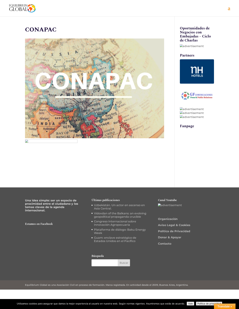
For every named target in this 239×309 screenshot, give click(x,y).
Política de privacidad (209, 303)
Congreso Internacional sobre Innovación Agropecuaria (115, 223)
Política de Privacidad (174, 231)
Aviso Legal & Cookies (174, 225)
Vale (190, 303)
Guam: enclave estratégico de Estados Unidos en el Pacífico (115, 239)
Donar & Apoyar (169, 237)
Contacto (164, 243)
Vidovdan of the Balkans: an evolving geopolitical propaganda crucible (120, 215)
